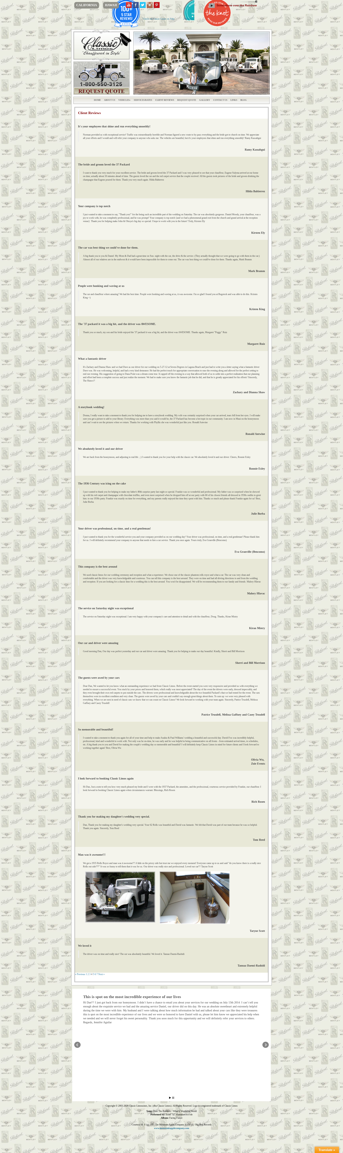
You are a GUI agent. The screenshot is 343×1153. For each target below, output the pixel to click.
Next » (101, 974)
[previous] (139, 63)
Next (265, 1045)
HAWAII (111, 5)
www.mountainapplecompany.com (171, 1128)
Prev (77, 1045)
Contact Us (220, 100)
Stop (173, 1098)
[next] (264, 63)
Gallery (204, 100)
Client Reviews (164, 100)
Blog (243, 100)
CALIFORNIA (86, 5)
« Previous (80, 974)
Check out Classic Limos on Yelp (158, 18)
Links (233, 100)
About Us (109, 100)
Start (170, 1098)
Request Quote (186, 100)
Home (97, 100)
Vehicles (123, 100)
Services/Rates (143, 100)
